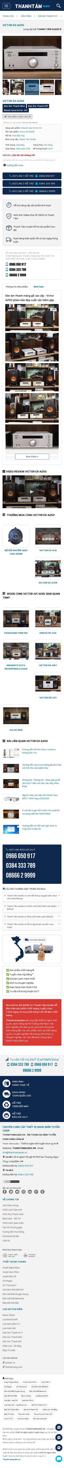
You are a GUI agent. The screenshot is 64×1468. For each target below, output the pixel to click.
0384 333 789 (25, 1174)
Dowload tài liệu (11, 1236)
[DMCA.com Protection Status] (11, 1181)
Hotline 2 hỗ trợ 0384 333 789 (33, 183)
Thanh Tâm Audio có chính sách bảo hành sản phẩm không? (31, 907)
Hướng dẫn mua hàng (13, 1232)
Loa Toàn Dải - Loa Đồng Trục (15, 1405)
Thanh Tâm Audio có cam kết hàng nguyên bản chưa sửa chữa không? (31, 897)
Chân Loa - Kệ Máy (12, 1346)
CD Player (7, 1281)
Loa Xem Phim (27, 1400)
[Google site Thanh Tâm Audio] (43, 1191)
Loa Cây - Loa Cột (10, 1400)
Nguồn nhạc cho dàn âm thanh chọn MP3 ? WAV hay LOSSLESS (40, 796)
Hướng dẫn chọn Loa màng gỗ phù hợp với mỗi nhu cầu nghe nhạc (41, 766)
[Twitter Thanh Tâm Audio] (12, 1191)
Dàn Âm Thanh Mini (12, 1337)
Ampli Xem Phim (11, 1272)
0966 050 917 (25, 1166)
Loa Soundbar (23, 1418)
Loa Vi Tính (8, 1418)
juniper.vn (10, 1362)
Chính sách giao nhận (13, 1223)
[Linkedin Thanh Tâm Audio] (31, 1191)
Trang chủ (8, 16)
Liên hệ (6, 1240)
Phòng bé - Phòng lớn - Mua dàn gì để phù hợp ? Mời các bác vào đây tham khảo (41, 783)
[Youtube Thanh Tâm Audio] (18, 1191)
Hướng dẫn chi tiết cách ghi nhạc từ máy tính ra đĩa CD (39, 827)
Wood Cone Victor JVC (43, 1414)
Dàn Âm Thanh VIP (12, 1341)
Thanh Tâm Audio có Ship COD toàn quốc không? (29, 916)
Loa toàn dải (9, 1328)
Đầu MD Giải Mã (10, 1303)
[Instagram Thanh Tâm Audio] (24, 1191)
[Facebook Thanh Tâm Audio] (5, 1191)
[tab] (17, 286)
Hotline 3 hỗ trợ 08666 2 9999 (33, 191)
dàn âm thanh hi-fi (48, 16)
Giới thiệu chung (10, 1205)
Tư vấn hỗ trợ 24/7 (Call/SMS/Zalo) (34, 1059)
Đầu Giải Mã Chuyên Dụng (15, 1294)
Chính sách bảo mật (12, 1210)
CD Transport (9, 1285)
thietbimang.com (14, 1367)
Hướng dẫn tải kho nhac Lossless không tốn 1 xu (39, 751)
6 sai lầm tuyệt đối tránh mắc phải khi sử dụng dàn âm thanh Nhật (41, 812)
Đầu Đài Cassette (40, 1418)
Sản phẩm (26, 16)
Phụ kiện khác (24, 1414)
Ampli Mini (45, 1382)
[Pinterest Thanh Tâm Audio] (37, 1191)
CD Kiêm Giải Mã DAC (13, 1289)
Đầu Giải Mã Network (13, 1298)
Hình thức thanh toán (13, 1214)
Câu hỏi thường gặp (12, 1227)
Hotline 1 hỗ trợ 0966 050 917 (33, 176)
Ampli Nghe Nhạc (11, 1267)
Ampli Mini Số (9, 1276)
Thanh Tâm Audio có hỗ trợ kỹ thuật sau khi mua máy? (29, 926)
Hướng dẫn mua (14, 165)
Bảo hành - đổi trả (12, 1218)
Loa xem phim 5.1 (11, 1324)
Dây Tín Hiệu (9, 1350)
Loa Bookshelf (10, 1319)
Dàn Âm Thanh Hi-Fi (13, 1332)
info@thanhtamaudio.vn (15, 1152)
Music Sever (9, 1315)
